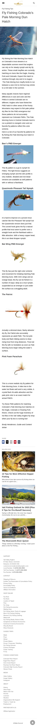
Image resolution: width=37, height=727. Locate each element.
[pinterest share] (15, 442)
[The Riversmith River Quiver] (18, 528)
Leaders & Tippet (8, 601)
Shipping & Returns (9, 579)
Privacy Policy (7, 583)
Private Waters (8, 641)
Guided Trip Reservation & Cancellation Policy (17, 581)
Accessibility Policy (9, 585)
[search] (34, 3)
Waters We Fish (8, 691)
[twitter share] (7, 442)
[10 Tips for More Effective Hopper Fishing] (18, 461)
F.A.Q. (5, 651)
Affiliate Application (9, 711)
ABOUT (5, 684)
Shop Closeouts (8, 628)
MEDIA (5, 672)
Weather (6, 698)
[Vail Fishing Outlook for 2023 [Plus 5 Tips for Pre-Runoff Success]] (18, 495)
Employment (7, 704)
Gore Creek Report (9, 663)
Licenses (6, 695)
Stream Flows (7, 669)
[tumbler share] (19, 442)
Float (5, 637)
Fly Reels (6, 599)
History (5, 687)
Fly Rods (6, 597)
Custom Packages (9, 647)
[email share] (11, 442)
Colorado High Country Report (12, 667)
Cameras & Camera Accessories (13, 623)
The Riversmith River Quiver (15, 541)
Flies (4, 603)
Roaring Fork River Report (11, 665)
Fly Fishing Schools (9, 645)
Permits (5, 693)
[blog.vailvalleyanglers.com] (18, 3)
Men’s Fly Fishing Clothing (11, 613)
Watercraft (6, 617)
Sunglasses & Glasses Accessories (14, 621)
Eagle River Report (9, 661)
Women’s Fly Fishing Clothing (12, 615)
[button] (18, 154)
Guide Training (8, 649)
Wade (5, 635)
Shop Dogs (6, 689)
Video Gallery (7, 676)
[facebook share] (3, 442)
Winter (5, 639)
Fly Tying (6, 605)
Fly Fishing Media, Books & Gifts (13, 619)
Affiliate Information (9, 589)
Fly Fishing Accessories (10, 607)
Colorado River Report (10, 658)
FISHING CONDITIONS (10, 655)
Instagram (6, 680)
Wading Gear (7, 609)
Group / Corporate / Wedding (12, 643)
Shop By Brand (8, 626)
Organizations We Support (11, 700)
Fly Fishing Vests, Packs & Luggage (14, 611)
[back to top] (32, 722)
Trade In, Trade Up (9, 702)
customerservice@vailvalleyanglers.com (15, 566)
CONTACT (6, 576)
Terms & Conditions (9, 587)
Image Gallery (7, 678)
